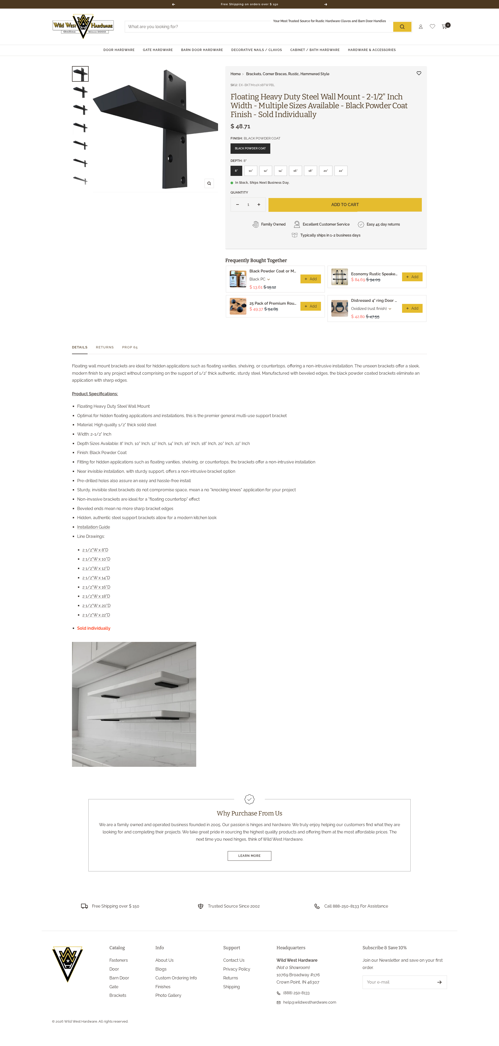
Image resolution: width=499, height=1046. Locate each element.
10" (251, 171)
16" (295, 171)
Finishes (162, 986)
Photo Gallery (168, 995)
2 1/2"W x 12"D (96, 568)
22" (341, 171)
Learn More (249, 856)
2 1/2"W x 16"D (96, 587)
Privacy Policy (236, 969)
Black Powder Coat (250, 148)
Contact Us (234, 960)
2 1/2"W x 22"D (96, 615)
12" (266, 171)
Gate (113, 986)
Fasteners (118, 960)
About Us (164, 960)
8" (236, 171)
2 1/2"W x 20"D (96, 605)
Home (236, 74)
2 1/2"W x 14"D (96, 577)
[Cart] (444, 26)
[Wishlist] (432, 27)
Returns (105, 347)
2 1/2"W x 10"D (96, 559)
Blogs (161, 969)
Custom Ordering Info (176, 977)
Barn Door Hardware (202, 50)
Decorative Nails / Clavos (256, 50)
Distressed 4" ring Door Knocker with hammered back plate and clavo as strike (375, 300)
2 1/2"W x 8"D (95, 549)
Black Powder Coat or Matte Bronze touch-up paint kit (273, 271)
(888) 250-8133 (296, 993)
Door (114, 969)
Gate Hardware (158, 50)
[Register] (439, 982)
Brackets (117, 995)
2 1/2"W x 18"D (96, 596)
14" (281, 171)
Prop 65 (130, 347)
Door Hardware (119, 50)
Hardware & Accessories (372, 50)
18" (310, 171)
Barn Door (119, 977)
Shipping (231, 986)
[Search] (402, 27)
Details (80, 347)
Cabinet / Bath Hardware (315, 50)
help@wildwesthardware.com (309, 1002)
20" (326, 171)
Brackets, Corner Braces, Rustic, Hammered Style (287, 74)
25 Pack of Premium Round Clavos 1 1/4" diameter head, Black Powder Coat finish (273, 303)
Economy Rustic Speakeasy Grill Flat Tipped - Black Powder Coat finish (375, 274)
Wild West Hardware (80, 1021)
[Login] (420, 26)
